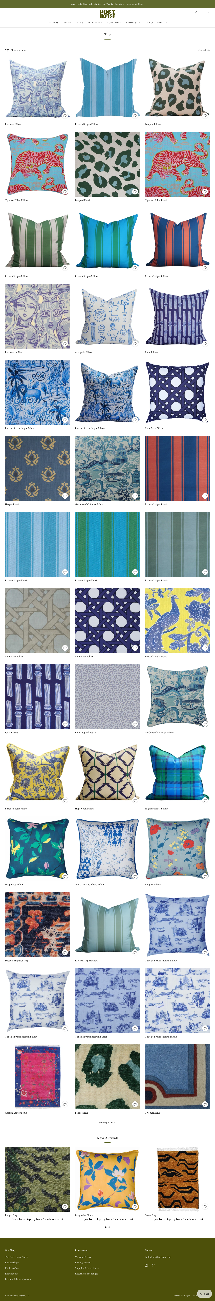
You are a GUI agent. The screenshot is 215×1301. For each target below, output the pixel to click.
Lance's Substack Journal (18, 1279)
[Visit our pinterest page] (153, 1265)
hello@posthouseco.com (158, 1257)
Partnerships (12, 1262)
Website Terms (83, 1257)
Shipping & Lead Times (87, 1268)
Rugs (80, 22)
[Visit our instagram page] (146, 1265)
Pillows (53, 22)
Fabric (67, 22)
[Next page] (210, 1179)
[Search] (197, 12)
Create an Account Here (129, 4)
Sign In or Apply (23, 1219)
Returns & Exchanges (86, 1273)
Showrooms (11, 1273)
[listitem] (107, 4)
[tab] (105, 1227)
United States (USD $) (15, 1295)
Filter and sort (18, 50)
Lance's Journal (156, 22)
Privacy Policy (83, 1262)
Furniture (114, 22)
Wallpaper (95, 22)
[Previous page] (5, 1179)
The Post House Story (16, 1257)
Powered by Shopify (182, 1295)
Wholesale (133, 22)
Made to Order (13, 1268)
